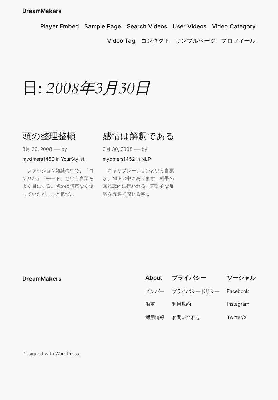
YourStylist (72, 159)
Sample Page (102, 26)
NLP (146, 159)
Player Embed (59, 26)
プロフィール (238, 40)
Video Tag (121, 40)
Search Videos (147, 26)
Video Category (234, 26)
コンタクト (155, 40)
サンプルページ (195, 40)
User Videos (189, 26)
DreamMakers (41, 10)
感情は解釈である (139, 136)
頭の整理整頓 (49, 136)
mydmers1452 (38, 159)
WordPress (67, 353)
